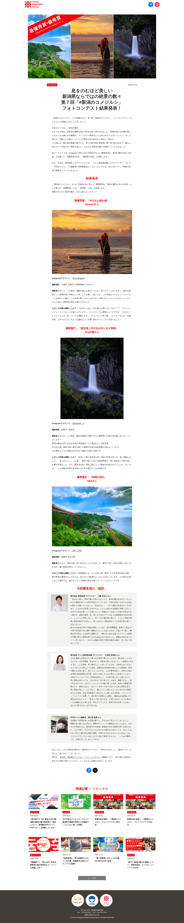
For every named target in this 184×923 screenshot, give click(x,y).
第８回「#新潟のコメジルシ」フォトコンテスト (80, 757)
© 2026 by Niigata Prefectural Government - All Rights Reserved (92, 917)
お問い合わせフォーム (92, 915)
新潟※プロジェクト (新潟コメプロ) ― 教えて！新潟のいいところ (33, 4)
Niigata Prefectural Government (92, 900)
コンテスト (52, 85)
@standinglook (78, 278)
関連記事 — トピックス (92, 788)
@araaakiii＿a (78, 423)
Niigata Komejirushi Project (106, 900)
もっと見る (92, 878)
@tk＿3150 (77, 551)
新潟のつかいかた (77, 900)
